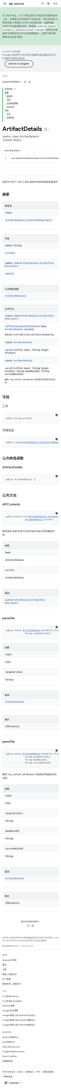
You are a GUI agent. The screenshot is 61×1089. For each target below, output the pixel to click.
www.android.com (11, 1046)
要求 (4, 964)
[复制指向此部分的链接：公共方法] (20, 495)
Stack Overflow (9, 1056)
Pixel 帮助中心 (8, 1042)
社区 (20, 1072)
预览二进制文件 (9, 974)
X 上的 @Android (10, 996)
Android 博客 (8, 1005)
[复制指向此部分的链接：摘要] (12, 194)
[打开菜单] (5, 3)
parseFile (11, 349)
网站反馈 (8, 1076)
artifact (10, 253)
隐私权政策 (48, 1072)
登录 (55, 3)
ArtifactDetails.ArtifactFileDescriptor (28, 220)
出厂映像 (6, 979)
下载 (4, 969)
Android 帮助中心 (10, 1037)
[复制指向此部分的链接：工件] (11, 406)
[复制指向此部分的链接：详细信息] (17, 430)
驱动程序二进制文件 (11, 983)
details (9, 273)
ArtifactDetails (14, 295)
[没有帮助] (29, 82)
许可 (38, 1072)
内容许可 (31, 937)
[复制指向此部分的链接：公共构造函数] (27, 458)
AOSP (4, 76)
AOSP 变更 (16, 36)
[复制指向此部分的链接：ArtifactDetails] (25, 467)
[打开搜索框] (42, 3)
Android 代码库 (9, 960)
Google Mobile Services (13, 1051)
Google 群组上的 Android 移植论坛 (18, 1024)
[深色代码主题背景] (56, 415)
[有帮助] (25, 82)
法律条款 (29, 1072)
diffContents (13, 326)
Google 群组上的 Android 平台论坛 (18, 1015)
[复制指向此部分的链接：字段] (12, 397)
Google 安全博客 (10, 1010)
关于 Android (8, 1072)
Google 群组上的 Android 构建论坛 (18, 1020)
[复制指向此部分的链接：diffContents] (23, 504)
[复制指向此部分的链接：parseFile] (18, 618)
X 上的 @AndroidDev (12, 1001)
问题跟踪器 (7, 1061)
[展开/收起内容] (15, 89)
